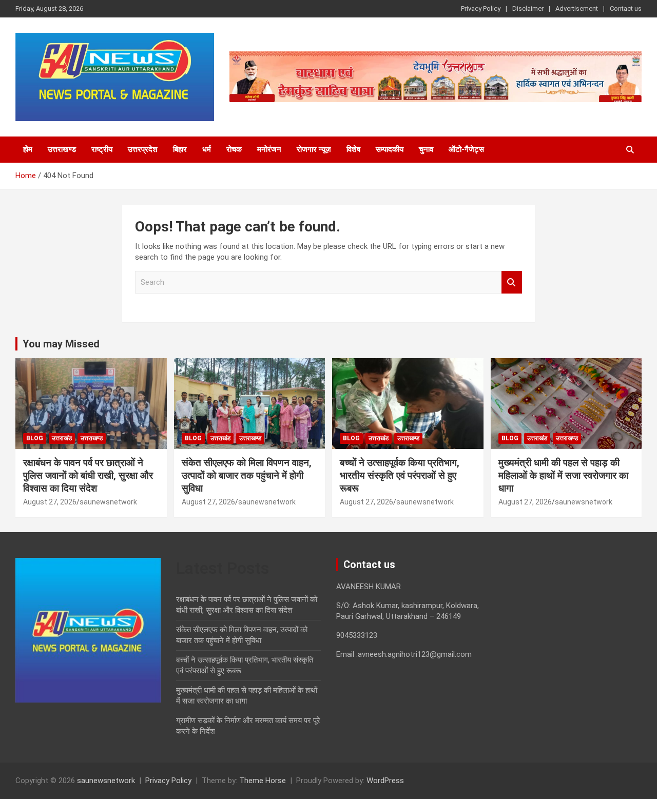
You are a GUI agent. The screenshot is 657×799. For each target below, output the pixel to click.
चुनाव (426, 149)
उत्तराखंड (62, 438)
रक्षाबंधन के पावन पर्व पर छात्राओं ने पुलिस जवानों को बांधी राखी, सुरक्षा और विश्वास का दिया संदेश (88, 475)
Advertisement (576, 8)
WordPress (385, 780)
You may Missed (61, 344)
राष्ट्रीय (101, 149)
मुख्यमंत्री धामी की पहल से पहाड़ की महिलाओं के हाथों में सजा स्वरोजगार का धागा (563, 475)
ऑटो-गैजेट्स (466, 149)
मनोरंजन (269, 149)
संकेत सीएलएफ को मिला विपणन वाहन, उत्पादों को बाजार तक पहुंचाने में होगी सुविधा (247, 475)
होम (27, 149)
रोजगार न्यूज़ (314, 149)
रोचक (234, 149)
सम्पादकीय (389, 149)
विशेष (353, 149)
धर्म (206, 149)
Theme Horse (262, 780)
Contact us (626, 8)
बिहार (180, 149)
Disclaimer (528, 8)
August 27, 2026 (49, 502)
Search (511, 282)
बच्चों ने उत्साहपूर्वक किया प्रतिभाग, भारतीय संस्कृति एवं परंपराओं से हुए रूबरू (399, 475)
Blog (34, 438)
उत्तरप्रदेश (143, 149)
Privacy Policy (480, 8)
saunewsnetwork (108, 502)
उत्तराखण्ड (62, 149)
